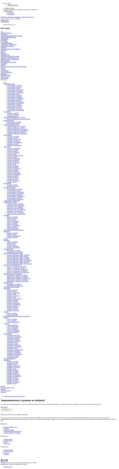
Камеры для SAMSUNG (13, 236)
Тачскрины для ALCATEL (14, 336)
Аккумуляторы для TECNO (14, 106)
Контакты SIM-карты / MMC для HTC (17, 256)
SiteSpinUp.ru (4, 464)
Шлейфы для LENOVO (13, 367)
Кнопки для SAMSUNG (13, 247)
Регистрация (10, 13)
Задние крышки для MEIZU (15, 195)
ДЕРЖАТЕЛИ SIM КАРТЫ (11, 125)
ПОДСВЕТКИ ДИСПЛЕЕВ (11, 287)
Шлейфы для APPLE (13, 361)
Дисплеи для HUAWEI (13, 158)
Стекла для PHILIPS (12, 329)
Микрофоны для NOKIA (14, 284)
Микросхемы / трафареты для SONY (17, 279)
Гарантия (6, 428)
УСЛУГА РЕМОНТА (10, 358)
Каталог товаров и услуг (10, 427)
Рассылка (6, 454)
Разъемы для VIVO (12, 309)
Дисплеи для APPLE (13, 149)
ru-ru (9, 3)
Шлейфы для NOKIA (13, 372)
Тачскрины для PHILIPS (14, 353)
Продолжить (4, 407)
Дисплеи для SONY (12, 176)
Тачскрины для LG (12, 348)
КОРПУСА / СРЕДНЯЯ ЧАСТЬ (13, 265)
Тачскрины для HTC (12, 344)
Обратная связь (8, 439)
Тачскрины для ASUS (13, 339)
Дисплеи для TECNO (13, 177)
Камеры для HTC (12, 234)
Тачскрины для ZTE (12, 357)
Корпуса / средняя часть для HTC (16, 268)
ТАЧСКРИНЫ (8, 334)
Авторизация (10, 14)
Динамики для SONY (13, 144)
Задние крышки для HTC (14, 190)
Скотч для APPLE (12, 319)
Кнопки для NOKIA (12, 246)
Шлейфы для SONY (12, 377)
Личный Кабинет (9, 450)
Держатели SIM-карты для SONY (16, 132)
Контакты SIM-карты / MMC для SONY (18, 262)
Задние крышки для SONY (14, 198)
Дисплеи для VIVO (12, 179)
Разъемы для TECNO (13, 307)
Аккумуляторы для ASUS (14, 87)
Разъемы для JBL (12, 294)
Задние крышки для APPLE (14, 189)
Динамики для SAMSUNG (14, 142)
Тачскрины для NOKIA (13, 351)
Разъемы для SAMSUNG (14, 304)
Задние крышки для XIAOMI (15, 199)
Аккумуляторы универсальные (15, 110)
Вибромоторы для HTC (13, 123)
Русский (15, 5)
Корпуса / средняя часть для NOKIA (17, 271)
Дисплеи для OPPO (12, 170)
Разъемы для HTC (12, 291)
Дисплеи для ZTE (12, 182)
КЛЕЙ (5, 239)
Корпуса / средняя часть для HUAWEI (17, 269)
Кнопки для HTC (12, 243)
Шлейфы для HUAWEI (13, 366)
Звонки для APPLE (12, 217)
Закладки (6, 453)
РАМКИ (6, 312)
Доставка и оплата (9, 430)
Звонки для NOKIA (12, 224)
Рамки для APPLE (12, 313)
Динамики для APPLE (13, 136)
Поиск (18, 18)
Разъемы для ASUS (12, 290)
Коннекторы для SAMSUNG (15, 252)
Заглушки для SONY (13, 186)
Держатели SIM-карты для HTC (16, 128)
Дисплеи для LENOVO (13, 163)
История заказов (8, 451)
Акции (6, 442)
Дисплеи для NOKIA (13, 167)
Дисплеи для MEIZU (13, 166)
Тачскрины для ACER (13, 335)
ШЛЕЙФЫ (7, 360)
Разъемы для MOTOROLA (14, 298)
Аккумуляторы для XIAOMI (15, 109)
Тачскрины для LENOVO (14, 347)
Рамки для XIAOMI (12, 315)
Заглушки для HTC (12, 185)
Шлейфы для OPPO (12, 373)
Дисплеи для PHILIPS (13, 171)
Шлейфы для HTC (12, 364)
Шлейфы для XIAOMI (13, 382)
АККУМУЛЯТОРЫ (9, 84)
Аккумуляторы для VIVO (14, 107)
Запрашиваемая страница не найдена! (14, 396)
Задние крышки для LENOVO (15, 193)
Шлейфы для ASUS (12, 363)
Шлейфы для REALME (13, 374)
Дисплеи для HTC (12, 157)
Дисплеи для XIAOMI (13, 180)
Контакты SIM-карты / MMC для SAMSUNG (19, 260)
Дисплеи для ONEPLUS (13, 168)
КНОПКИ (7, 240)
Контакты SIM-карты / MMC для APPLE (18, 255)
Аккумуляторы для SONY (14, 104)
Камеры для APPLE (12, 233)
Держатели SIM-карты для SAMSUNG (17, 130)
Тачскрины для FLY (12, 342)
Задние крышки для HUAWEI (15, 192)
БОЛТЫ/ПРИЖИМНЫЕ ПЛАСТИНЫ (14, 117)
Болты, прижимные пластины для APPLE (18, 119)
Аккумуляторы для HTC (14, 88)
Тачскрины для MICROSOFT (15, 350)
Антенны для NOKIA (13, 114)
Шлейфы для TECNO (13, 379)
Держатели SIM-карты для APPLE (16, 126)
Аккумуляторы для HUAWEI (15, 90)
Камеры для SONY (12, 237)
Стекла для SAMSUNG (13, 331)
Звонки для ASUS (12, 218)
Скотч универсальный (13, 322)
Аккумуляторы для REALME (15, 101)
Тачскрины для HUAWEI (14, 345)
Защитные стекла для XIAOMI (15, 212)
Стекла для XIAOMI (12, 332)
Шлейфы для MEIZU (13, 370)
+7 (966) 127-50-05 (9, 8)
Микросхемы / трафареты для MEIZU (17, 277)
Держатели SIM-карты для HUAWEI (17, 129)
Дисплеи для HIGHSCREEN (15, 155)
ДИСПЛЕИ (7, 147)
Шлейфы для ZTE (12, 383)
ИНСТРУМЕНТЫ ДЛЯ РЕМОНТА (14, 230)
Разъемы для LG (11, 297)
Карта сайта (7, 443)
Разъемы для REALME (13, 303)
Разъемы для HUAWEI (13, 293)
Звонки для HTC (11, 220)
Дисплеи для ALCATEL (13, 148)
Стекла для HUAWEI (13, 326)
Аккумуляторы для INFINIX (15, 91)
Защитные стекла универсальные (16, 214)
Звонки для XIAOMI (13, 228)
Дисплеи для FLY (12, 154)
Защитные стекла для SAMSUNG (16, 209)
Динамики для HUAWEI (14, 139)
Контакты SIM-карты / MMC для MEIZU (18, 258)
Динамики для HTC (12, 138)
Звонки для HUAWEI (13, 221)
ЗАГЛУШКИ (7, 183)
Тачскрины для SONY (13, 355)
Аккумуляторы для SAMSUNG (15, 103)
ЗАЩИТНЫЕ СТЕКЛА (10, 202)
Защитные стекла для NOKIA (15, 208)
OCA (5, 82)
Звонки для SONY (12, 227)
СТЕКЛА (6, 323)
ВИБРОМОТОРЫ (9, 120)
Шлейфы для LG (11, 369)
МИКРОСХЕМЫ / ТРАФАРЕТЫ (13, 274)
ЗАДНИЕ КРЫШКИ (9, 187)
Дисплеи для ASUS (12, 151)
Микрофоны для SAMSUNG (15, 285)
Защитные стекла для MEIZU (15, 206)
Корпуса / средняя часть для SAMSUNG (18, 272)
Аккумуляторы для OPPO (14, 100)
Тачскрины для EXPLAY (14, 341)
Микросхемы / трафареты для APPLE (17, 275)
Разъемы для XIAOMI (13, 310)
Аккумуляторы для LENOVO (15, 92)
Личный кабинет (8, 11)
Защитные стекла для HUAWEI (15, 205)
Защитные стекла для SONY (15, 211)
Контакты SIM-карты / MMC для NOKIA (18, 259)
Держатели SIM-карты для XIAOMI (17, 133)
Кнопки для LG (11, 244)
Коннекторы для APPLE (14, 250)
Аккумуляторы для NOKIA (14, 97)
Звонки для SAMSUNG (13, 225)
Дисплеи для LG (11, 164)
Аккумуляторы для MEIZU (14, 95)
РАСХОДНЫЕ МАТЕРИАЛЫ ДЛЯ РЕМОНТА (17, 316)
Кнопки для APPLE (12, 241)
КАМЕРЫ (7, 231)
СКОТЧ (6, 317)
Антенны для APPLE (13, 113)
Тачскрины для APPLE (13, 338)
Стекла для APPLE (12, 325)
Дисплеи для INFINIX (13, 160)
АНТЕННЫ (7, 111)
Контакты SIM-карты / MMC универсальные (19, 263)
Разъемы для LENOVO (13, 296)
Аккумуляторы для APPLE (14, 85)
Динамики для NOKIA (13, 141)
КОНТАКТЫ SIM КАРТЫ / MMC (13, 253)
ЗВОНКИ (6, 215)
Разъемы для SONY (12, 306)
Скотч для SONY (12, 320)
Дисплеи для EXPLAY (13, 152)
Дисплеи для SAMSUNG (14, 174)
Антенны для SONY (12, 116)
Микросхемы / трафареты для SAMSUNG (18, 278)
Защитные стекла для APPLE (15, 204)
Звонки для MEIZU (12, 223)
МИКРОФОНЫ (8, 282)
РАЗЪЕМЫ (7, 288)
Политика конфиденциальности (13, 431)
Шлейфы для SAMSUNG (14, 376)
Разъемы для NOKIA (13, 300)
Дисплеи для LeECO (13, 161)
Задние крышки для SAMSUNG (16, 196)
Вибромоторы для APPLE (14, 122)
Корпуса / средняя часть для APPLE (17, 266)
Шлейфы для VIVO (12, 380)
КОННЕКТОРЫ (8, 249)
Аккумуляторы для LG (13, 94)
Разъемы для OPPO (12, 301)
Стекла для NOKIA (12, 328)
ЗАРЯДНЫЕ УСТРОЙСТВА (12, 201)
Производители (8, 440)
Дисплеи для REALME (13, 173)
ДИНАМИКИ (8, 135)
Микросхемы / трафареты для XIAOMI (18, 281)
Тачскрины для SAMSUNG (14, 354)
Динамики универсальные (14, 145)
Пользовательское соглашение (12, 433)
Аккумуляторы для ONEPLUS (15, 98)
